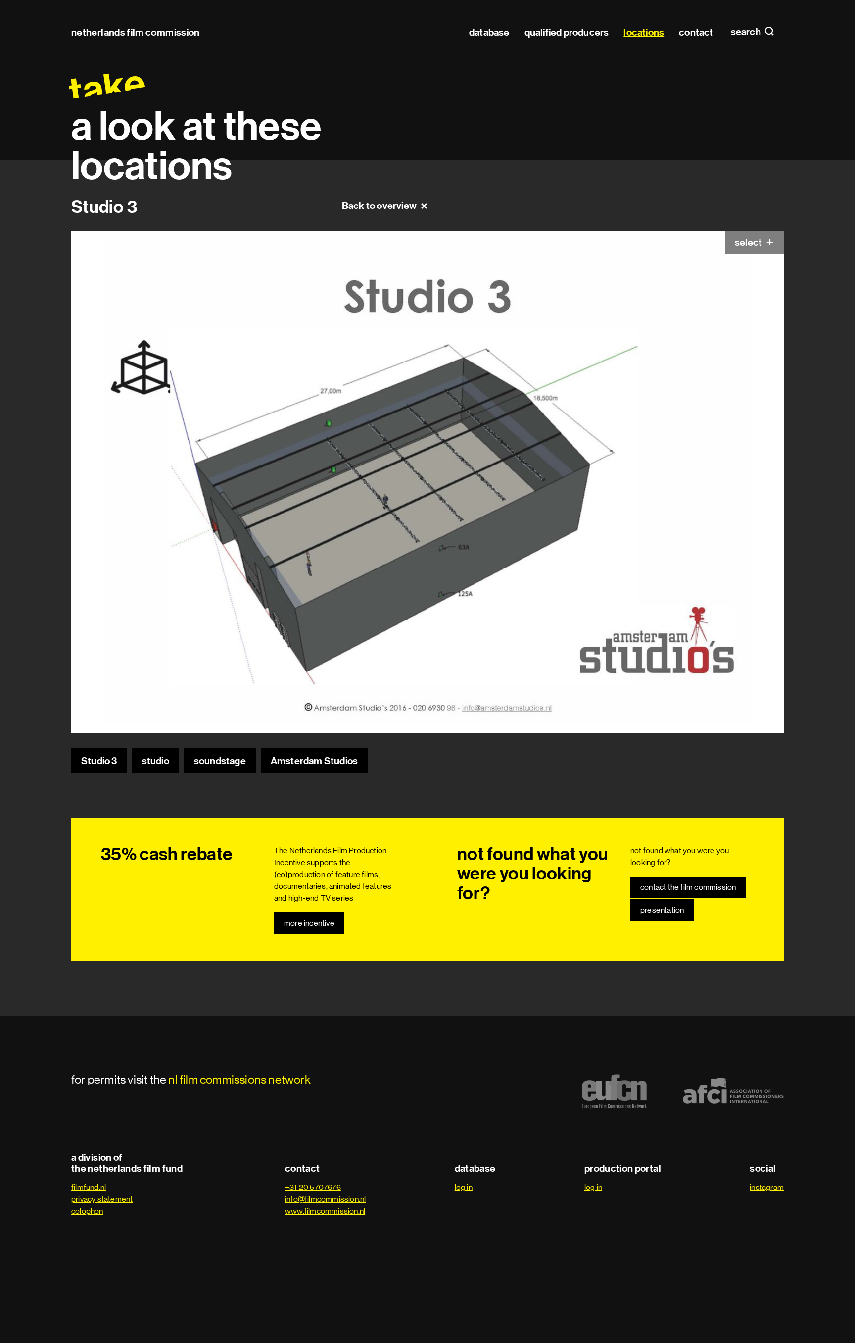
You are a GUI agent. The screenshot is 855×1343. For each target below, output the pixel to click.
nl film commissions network (239, 1079)
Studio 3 (99, 761)
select (749, 242)
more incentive (309, 923)
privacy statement (102, 1199)
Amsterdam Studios (314, 761)
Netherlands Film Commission (135, 32)
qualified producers (566, 32)
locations (643, 32)
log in (464, 1187)
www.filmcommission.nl (325, 1211)
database (489, 32)
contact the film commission (688, 887)
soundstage (220, 761)
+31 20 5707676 (313, 1187)
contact (696, 32)
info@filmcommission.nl (325, 1199)
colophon (87, 1211)
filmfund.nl (88, 1187)
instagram (767, 1187)
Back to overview (379, 205)
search (746, 32)
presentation (662, 910)
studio (155, 761)
